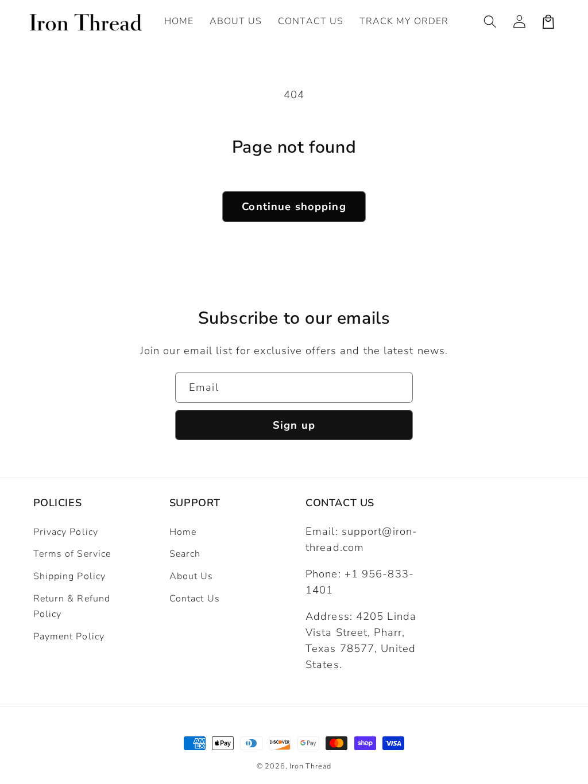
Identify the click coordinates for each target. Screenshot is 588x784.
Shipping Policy (69, 576)
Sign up (294, 425)
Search (185, 554)
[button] (490, 21)
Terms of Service (72, 554)
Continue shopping (294, 206)
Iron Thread (310, 766)
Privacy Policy (65, 532)
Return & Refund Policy (72, 606)
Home (182, 532)
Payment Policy (69, 636)
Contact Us (194, 598)
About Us (191, 576)
